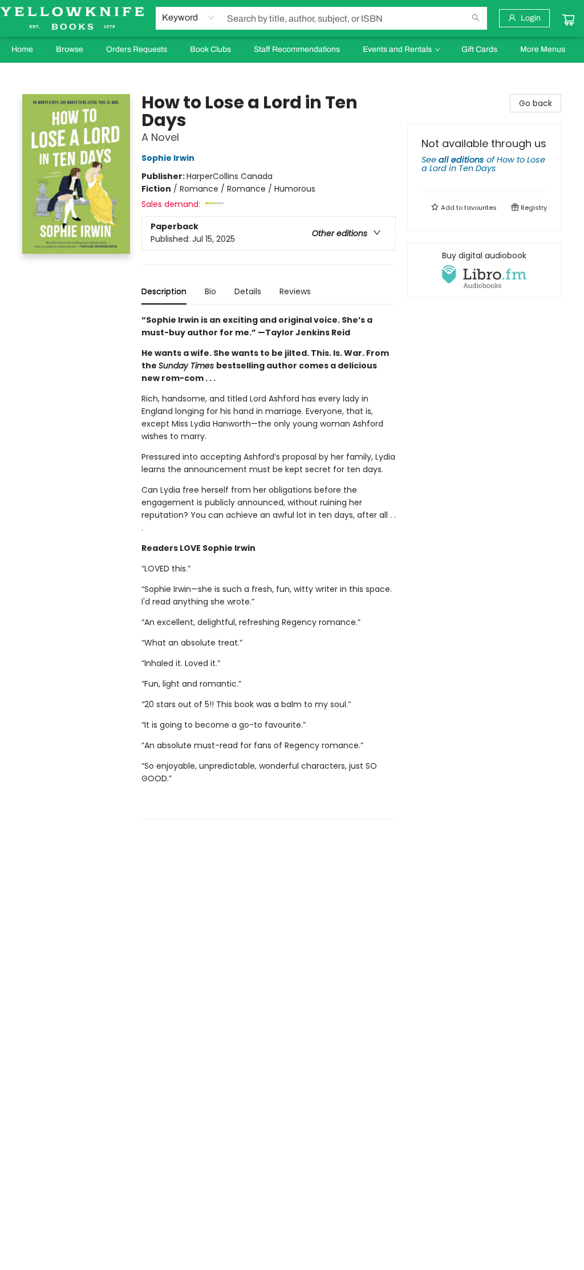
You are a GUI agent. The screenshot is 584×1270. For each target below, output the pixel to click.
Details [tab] (247, 291)
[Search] (475, 18)
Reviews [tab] (295, 291)
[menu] (292, 49)
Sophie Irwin (167, 158)
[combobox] (188, 18)
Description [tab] (163, 291)
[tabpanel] (268, 566)
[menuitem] (22, 49)
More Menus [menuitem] (542, 49)
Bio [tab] (210, 291)
